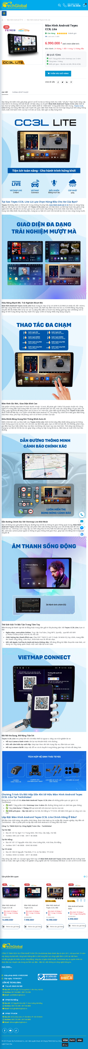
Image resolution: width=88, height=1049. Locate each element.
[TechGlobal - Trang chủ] (8, 5)
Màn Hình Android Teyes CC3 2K (9, 906)
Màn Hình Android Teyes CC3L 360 (53, 906)
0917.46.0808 (15, 992)
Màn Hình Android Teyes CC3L (31, 906)
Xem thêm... (7, 967)
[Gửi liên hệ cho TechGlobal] (82, 521)
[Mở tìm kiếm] (59, 5)
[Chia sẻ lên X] (62, 82)
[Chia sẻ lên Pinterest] (71, 82)
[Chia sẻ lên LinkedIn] (67, 82)
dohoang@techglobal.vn (18, 1022)
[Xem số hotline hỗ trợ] (82, 514)
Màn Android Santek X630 (75, 907)
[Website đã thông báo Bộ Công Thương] (47, 977)
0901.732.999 (26, 992)
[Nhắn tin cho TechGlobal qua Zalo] (82, 534)
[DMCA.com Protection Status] (69, 977)
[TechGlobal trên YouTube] (10, 1030)
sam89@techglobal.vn (17, 995)
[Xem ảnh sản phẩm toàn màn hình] (38, 61)
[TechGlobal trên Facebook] (4, 1030)
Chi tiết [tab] (5, 92)
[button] (85, 877)
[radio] (58, 33)
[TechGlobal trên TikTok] (16, 1030)
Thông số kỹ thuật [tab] (20, 92)
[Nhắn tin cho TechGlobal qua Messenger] (82, 528)
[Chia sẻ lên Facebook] (58, 82)
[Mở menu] (4, 13)
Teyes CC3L (79, 106)
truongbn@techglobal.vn (18, 1008)
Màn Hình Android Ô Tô (15, 20)
